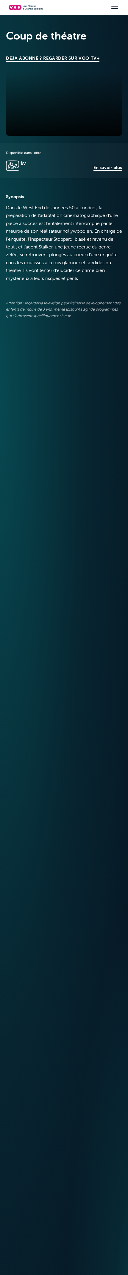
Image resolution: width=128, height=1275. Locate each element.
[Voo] (25, 7)
